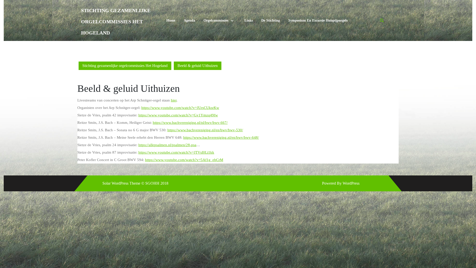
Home (170, 20)
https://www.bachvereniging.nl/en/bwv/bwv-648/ (221, 137)
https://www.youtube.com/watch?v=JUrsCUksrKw (180, 108)
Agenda (189, 20)
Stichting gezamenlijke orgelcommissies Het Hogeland (115, 21)
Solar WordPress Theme (121, 183)
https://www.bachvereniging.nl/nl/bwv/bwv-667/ (190, 123)
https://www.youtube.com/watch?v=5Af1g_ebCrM (184, 160)
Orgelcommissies (216, 20)
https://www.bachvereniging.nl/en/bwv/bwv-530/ (205, 130)
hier (174, 100)
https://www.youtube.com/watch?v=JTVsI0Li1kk (176, 152)
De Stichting (270, 20)
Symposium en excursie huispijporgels (318, 20)
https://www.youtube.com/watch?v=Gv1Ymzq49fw (178, 115)
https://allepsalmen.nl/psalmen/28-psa (167, 145)
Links (248, 20)
